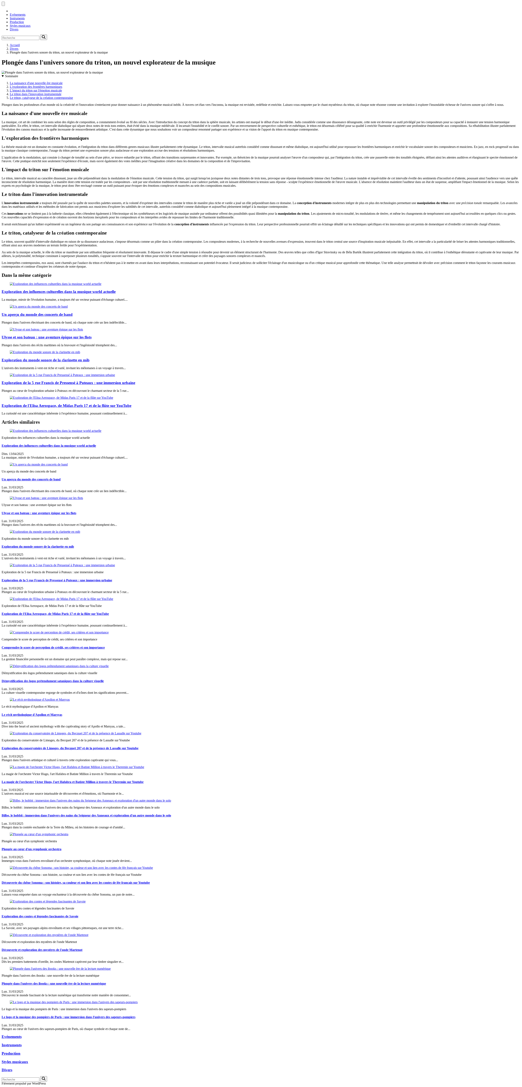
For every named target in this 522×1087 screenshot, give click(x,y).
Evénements (17, 14)
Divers (14, 29)
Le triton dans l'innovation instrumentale (35, 94)
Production (17, 22)
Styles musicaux (20, 25)
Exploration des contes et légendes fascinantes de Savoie (40, 916)
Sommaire (11, 76)
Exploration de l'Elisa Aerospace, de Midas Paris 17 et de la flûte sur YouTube (66, 405)
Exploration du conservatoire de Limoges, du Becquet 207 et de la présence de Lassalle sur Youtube (70, 748)
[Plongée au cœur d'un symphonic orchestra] (39, 834)
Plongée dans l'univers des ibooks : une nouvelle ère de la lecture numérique (54, 983)
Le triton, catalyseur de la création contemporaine (41, 97)
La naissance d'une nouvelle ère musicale (36, 83)
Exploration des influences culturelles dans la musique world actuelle (59, 291)
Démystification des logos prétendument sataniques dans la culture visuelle (53, 681)
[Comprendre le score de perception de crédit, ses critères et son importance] (59, 632)
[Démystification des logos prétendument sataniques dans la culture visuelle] (59, 666)
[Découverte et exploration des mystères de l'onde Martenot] (49, 935)
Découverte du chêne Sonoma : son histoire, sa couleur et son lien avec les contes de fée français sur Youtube (76, 882)
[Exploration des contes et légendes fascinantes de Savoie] (48, 901)
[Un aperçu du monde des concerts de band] (39, 306)
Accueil (15, 45)
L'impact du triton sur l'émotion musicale (36, 90)
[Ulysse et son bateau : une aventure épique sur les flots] (46, 329)
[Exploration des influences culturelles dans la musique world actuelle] (55, 284)
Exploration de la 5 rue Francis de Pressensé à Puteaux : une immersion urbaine (68, 383)
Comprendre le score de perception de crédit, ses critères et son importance (53, 647)
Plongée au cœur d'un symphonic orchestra (31, 849)
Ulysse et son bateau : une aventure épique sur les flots (47, 337)
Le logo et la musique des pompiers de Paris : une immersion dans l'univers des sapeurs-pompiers (68, 1017)
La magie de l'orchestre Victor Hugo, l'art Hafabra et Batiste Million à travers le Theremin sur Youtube (73, 782)
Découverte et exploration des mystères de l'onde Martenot (42, 950)
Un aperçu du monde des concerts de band (37, 314)
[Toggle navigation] (3, 4)
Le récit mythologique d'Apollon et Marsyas (32, 714)
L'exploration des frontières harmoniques (36, 86)
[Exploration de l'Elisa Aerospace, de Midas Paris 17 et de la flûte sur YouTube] (61, 397)
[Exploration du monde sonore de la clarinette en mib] (45, 352)
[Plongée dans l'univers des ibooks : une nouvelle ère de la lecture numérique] (60, 968)
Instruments (17, 18)
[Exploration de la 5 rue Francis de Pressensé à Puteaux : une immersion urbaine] (62, 375)
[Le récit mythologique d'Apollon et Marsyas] (40, 699)
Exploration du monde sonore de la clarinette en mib (46, 360)
